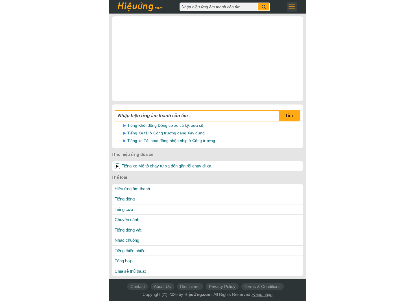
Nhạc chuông (127, 240)
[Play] (117, 166)
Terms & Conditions (262, 286)
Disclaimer (190, 286)
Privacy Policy (222, 286)
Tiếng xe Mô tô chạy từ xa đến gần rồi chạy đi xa (166, 165)
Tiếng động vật (128, 230)
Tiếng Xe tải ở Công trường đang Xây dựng (166, 133)
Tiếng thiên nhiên (130, 250)
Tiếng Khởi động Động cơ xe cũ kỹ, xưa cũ (165, 125)
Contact (137, 286)
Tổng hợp (123, 260)
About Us (162, 286)
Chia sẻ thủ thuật (130, 271)
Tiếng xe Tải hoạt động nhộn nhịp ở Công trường (171, 140)
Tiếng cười (124, 209)
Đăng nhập (262, 294)
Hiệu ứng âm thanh (132, 188)
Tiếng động (125, 199)
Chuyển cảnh (127, 219)
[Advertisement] (207, 58)
